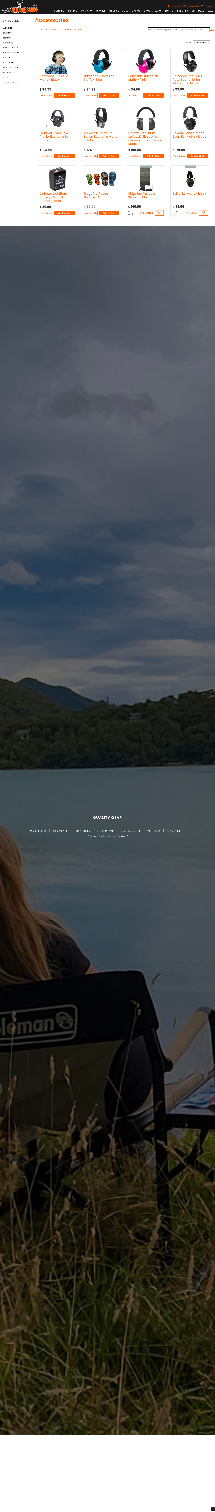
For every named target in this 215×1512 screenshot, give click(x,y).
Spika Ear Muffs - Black (189, 194)
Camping (86, 10)
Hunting (59, 10)
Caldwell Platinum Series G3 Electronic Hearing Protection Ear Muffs (144, 138)
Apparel (100, 10)
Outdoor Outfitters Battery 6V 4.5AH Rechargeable (53, 197)
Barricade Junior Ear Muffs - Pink (143, 78)
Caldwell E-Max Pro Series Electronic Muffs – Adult (100, 136)
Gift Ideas (197, 10)
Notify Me (159, 213)
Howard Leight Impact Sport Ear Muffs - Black (189, 135)
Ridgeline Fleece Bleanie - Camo (96, 195)
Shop (46, 29)
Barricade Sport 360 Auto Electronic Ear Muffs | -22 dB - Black (188, 79)
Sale (210, 10)
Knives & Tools (118, 10)
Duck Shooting (63, 29)
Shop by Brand (11, 82)
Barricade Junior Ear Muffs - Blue (99, 78)
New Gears (9, 72)
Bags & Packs (153, 10)
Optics (136, 10)
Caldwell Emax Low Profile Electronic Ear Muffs (54, 136)
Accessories (76, 29)
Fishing (73, 10)
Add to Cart (64, 95)
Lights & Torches (176, 10)
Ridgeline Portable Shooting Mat (141, 195)
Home (39, 29)
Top (213, 1509)
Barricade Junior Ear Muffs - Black (54, 78)
